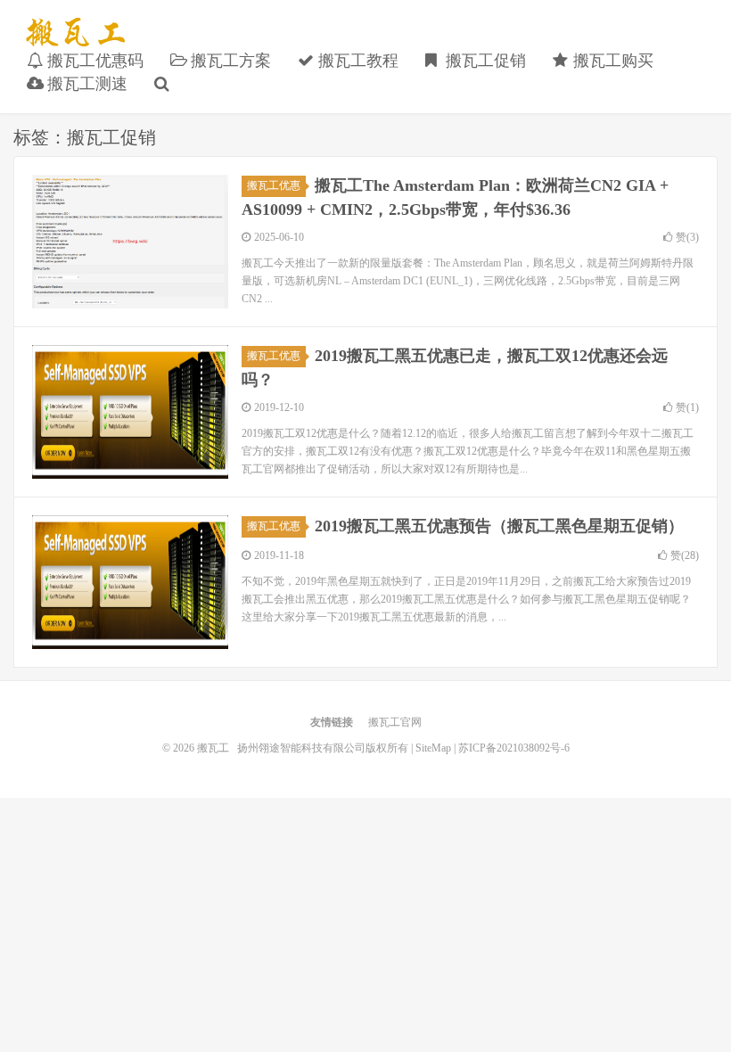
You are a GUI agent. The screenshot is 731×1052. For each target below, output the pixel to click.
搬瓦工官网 (395, 722)
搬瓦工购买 (611, 61)
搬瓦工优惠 (273, 185)
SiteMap (433, 748)
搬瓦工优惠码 (93, 61)
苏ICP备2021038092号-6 (514, 748)
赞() (687, 237)
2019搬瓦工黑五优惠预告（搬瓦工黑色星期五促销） (499, 526)
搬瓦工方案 (228, 61)
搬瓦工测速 (85, 84)
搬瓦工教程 (356, 61)
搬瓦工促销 (483, 61)
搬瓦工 (75, 32)
